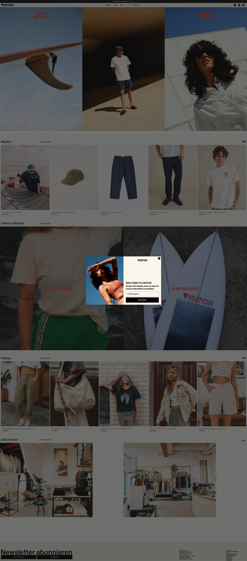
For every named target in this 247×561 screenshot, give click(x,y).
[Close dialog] (159, 258)
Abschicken (142, 300)
